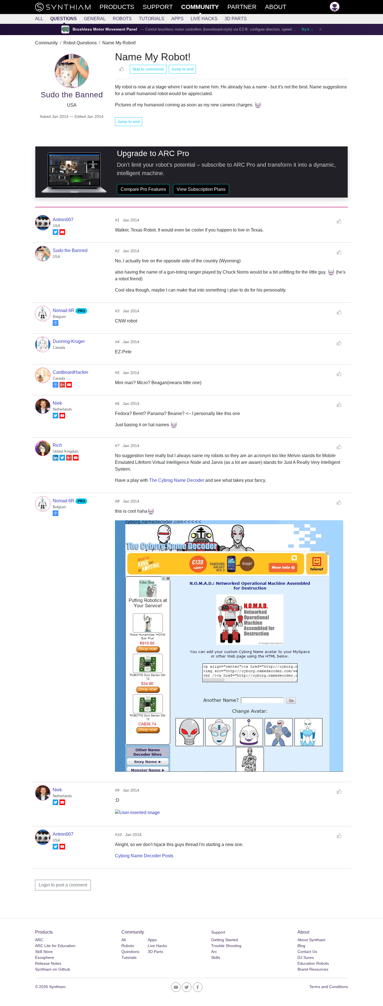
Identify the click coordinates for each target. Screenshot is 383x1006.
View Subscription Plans (201, 189)
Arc (214, 951)
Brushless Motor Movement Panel (105, 29)
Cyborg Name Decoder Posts (144, 855)
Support (218, 932)
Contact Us (307, 951)
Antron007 (63, 219)
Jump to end (182, 69)
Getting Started (224, 940)
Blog (301, 945)
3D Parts (236, 18)
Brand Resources (312, 969)
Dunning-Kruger (69, 341)
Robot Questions (80, 42)
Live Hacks (204, 18)
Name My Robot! (119, 42)
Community (46, 42)
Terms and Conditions (328, 986)
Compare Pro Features (143, 189)
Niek (57, 403)
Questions (63, 18)
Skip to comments (148, 69)
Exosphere (44, 957)
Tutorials (151, 18)
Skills (215, 957)
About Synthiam (311, 940)
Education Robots (313, 963)
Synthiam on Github (52, 969)
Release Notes (48, 963)
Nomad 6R (64, 310)
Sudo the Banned (70, 250)
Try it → (307, 29)
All (39, 18)
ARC (39, 940)
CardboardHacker (70, 372)
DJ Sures (305, 957)
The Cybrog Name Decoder (176, 480)
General (95, 18)
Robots (122, 18)
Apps (177, 18)
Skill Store (44, 951)
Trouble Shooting (226, 945)
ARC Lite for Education (55, 945)
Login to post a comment (63, 885)
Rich (57, 445)
